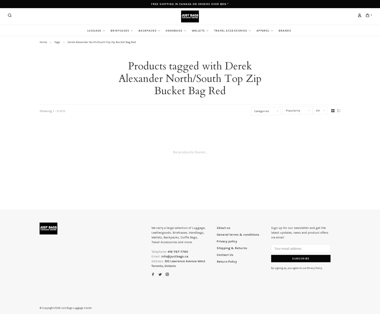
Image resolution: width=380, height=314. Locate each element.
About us (223, 228)
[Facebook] (153, 275)
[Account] (360, 16)
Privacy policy (227, 241)
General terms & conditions (238, 234)
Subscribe (301, 258)
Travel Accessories (230, 30)
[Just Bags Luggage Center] (48, 228)
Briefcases (120, 30)
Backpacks (148, 30)
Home (43, 42)
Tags (57, 42)
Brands (285, 30)
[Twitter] (160, 275)
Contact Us (225, 255)
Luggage (94, 30)
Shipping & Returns (232, 248)
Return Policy (227, 261)
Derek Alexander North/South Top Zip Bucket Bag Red (101, 42)
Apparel (263, 30)
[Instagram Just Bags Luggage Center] (167, 275)
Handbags (174, 30)
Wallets (198, 30)
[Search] (10, 16)
